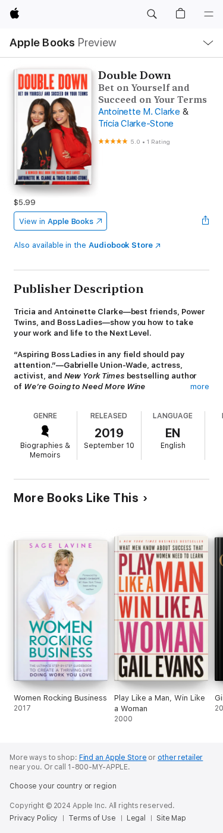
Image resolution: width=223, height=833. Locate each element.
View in (56, 221)
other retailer (180, 757)
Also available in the (83, 245)
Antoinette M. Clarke (139, 111)
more (199, 386)
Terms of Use (92, 818)
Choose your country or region (63, 786)
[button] (151, 14)
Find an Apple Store (113, 757)
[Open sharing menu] (206, 221)
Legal (136, 818)
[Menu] (208, 14)
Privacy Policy (34, 818)
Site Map (171, 818)
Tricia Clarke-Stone (136, 123)
